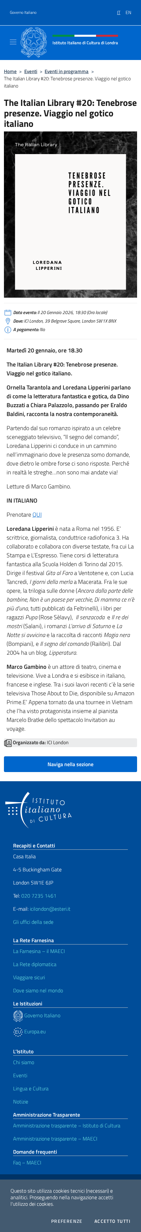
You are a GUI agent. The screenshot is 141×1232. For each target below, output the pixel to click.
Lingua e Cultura (31, 1088)
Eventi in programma (67, 71)
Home (10, 71)
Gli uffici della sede (33, 922)
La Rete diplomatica (34, 964)
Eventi (30, 71)
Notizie (20, 1101)
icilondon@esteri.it (50, 909)
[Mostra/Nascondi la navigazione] (13, 42)
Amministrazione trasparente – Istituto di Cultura (66, 1125)
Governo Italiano (23, 12)
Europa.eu (34, 1031)
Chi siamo (23, 1062)
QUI (37, 514)
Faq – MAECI (27, 1162)
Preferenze (67, 1221)
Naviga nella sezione (70, 764)
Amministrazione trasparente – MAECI (55, 1139)
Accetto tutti (112, 1221)
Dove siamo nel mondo (38, 990)
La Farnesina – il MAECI (39, 951)
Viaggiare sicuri (29, 977)
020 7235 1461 (38, 896)
